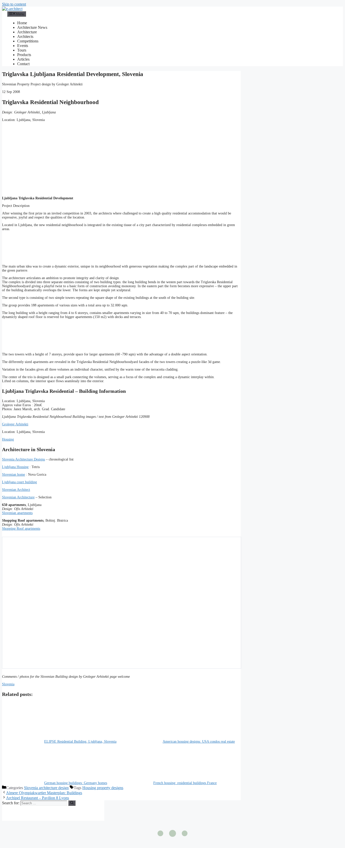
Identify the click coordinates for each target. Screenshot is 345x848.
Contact (23, 64)
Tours (21, 50)
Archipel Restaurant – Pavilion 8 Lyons (37, 798)
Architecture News (32, 27)
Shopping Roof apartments (21, 528)
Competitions (27, 41)
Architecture (27, 32)
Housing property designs (102, 788)
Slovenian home (13, 474)
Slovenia (8, 684)
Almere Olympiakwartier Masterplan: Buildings (44, 793)
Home (22, 23)
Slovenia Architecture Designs (23, 459)
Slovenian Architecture (18, 497)
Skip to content (14, 4)
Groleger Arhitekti (15, 424)
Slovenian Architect (16, 490)
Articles (23, 59)
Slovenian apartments (17, 513)
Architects (25, 36)
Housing (8, 439)
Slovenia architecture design (46, 788)
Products (24, 55)
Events (22, 45)
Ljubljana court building (19, 482)
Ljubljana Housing (15, 467)
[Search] (72, 803)
